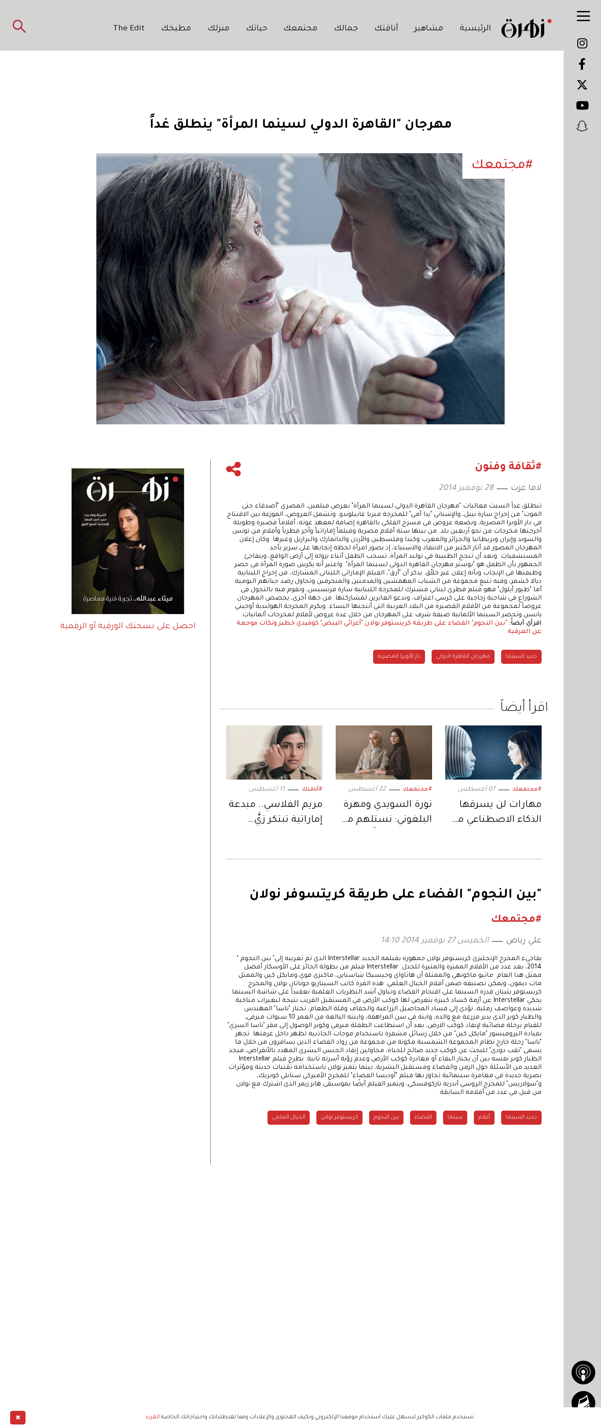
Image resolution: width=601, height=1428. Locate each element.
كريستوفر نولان (339, 1118)
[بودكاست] (583, 1372)
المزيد (152, 1417)
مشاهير (428, 29)
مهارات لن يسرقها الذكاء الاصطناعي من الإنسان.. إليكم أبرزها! (496, 814)
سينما (455, 1118)
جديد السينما (521, 657)
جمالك (346, 29)
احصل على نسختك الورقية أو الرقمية (128, 626)
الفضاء (423, 1118)
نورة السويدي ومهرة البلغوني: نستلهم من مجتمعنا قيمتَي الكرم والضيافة (386, 814)
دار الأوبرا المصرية (399, 657)
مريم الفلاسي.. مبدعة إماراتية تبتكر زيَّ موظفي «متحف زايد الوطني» (275, 814)
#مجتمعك (527, 790)
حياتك (257, 29)
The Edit (129, 29)
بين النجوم (386, 1118)
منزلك (219, 29)
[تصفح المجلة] (583, 1403)
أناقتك (386, 29)
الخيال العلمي (288, 1118)
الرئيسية (475, 29)
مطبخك (176, 29)
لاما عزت (526, 488)
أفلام (484, 1118)
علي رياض (524, 941)
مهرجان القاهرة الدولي (463, 657)
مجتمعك (300, 29)
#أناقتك (312, 790)
